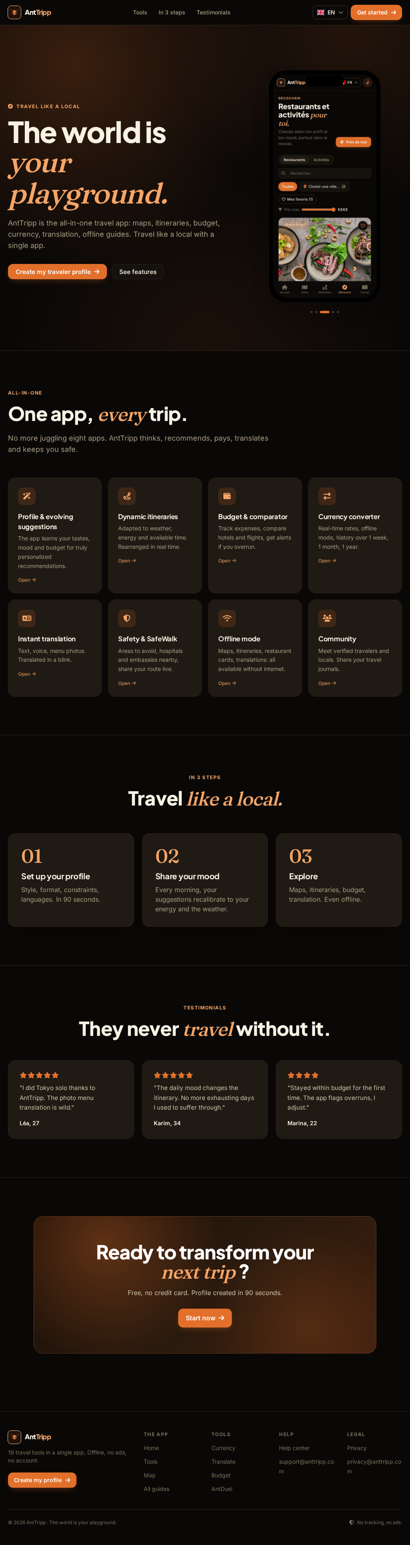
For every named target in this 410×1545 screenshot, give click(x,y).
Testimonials (214, 12)
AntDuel (221, 1488)
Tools (140, 12)
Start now (200, 1318)
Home (151, 1447)
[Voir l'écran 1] (311, 312)
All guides (156, 1488)
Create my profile (38, 1480)
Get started (372, 12)
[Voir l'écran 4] (333, 312)
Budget (221, 1475)
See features (138, 272)
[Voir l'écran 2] (316, 312)
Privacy (357, 1447)
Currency (223, 1447)
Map (150, 1475)
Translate (223, 1461)
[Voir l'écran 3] (325, 312)
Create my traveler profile (53, 272)
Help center (294, 1447)
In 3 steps (172, 12)
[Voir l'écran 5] (338, 312)
